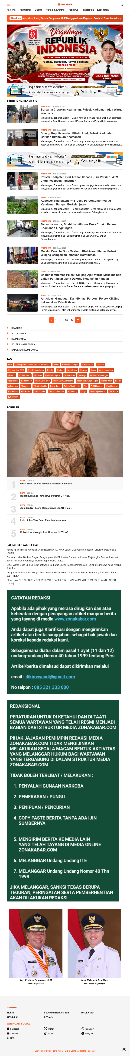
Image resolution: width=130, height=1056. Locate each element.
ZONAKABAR (13, 396)
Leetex (118, 380)
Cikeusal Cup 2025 (16, 370)
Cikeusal (100, 364)
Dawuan (83, 370)
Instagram (89, 1028)
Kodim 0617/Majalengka (87, 380)
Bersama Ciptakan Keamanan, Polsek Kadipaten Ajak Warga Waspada (81, 111)
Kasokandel (13, 380)
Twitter (51, 1028)
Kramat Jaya (106, 380)
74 (72, 320)
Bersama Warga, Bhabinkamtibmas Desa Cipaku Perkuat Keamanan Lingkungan (79, 226)
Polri (86, 386)
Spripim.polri (39, 391)
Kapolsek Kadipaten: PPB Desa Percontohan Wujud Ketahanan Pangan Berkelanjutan (76, 202)
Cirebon (60, 370)
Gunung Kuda (25, 375)
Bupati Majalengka (70, 364)
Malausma (25, 386)
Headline (16, 327)
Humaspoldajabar (53, 375)
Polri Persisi (13, 391)
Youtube (14, 1033)
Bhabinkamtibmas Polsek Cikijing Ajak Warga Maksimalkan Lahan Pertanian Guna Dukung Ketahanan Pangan (81, 276)
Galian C (11, 375)
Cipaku (50, 370)
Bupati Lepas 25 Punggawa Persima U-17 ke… (45, 495)
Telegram (89, 1033)
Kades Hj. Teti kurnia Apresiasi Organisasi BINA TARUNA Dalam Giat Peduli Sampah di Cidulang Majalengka (61, 549)
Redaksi (48, 1017)
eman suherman (106, 370)
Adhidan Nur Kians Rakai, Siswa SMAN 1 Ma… (46, 507)
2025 (10, 364)
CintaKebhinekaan (36, 370)
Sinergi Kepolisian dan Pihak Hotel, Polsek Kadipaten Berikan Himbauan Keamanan (77, 135)
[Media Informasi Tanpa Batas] (65, 4)
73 (66, 320)
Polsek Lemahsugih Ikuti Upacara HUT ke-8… (45, 532)
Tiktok (50, 1033)
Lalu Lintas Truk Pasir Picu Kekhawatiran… (44, 520)
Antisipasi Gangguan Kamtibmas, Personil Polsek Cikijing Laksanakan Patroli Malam (80, 300)
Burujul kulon (87, 364)
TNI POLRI (113, 391)
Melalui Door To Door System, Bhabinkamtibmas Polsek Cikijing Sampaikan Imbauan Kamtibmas (79, 253)
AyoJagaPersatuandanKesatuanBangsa (32, 364)
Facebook (14, 1028)
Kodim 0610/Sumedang (63, 380)
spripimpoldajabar (56, 391)
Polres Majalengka (23, 344)
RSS (12, 1038)
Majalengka (18, 338)
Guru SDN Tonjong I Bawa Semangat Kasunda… (47, 483)
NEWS (43, 197)
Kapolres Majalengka (24, 349)
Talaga (83, 391)
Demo (93, 370)
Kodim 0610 (26, 380)
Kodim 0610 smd (42, 380)
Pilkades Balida (40, 386)
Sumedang (72, 391)
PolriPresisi (26, 391)
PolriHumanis (112, 386)
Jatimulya (82, 375)
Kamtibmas (46, 106)
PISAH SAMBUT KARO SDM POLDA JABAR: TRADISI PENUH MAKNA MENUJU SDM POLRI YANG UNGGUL (62, 580)
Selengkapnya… (110, 121)
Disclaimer (87, 1012)
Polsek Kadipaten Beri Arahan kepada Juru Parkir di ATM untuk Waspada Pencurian (79, 179)
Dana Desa (72, 370)
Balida (56, 364)
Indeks (10, 1012)
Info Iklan (12, 1017)
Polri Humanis (97, 386)
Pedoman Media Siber (56, 1012)
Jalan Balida (69, 375)
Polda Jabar (18, 333)
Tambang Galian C (98, 391)
